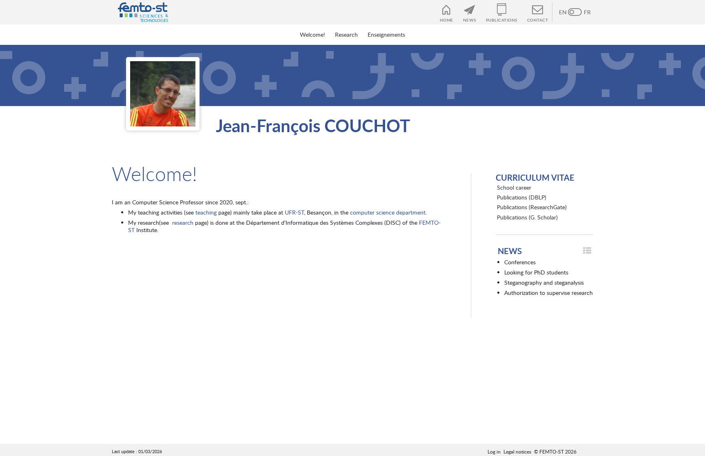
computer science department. (388, 212)
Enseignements (386, 34)
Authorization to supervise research (548, 293)
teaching (206, 212)
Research (346, 34)
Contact (537, 20)
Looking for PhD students (536, 272)
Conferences (520, 262)
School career (514, 187)
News (469, 20)
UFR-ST (294, 212)
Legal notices (517, 451)
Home (446, 20)
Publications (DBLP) (521, 197)
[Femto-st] (139, 12)
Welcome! (312, 34)
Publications (501, 20)
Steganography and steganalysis (544, 282)
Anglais (567, 12)
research (182, 222)
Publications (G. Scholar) (527, 217)
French (583, 12)
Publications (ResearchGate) (532, 207)
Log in (494, 451)
